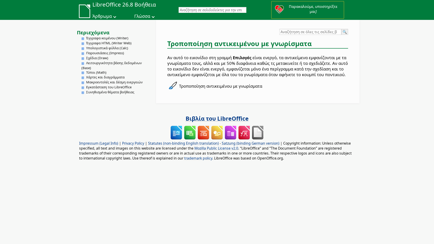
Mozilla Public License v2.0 (216, 148)
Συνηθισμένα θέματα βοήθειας (110, 92)
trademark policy (198, 158)
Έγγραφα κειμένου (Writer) (107, 38)
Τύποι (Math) (96, 72)
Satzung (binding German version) (250, 143)
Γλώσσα (142, 16)
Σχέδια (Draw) (97, 58)
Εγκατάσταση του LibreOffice (109, 87)
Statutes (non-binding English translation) (183, 143)
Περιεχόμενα (93, 32)
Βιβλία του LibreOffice (217, 118)
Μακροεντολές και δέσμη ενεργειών (114, 82)
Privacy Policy (133, 143)
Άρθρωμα (102, 16)
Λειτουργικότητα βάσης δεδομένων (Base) (111, 65)
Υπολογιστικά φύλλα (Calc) (107, 48)
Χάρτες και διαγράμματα (105, 77)
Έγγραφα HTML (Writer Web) (109, 43)
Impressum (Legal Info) (98, 143)
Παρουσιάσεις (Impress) (105, 53)
